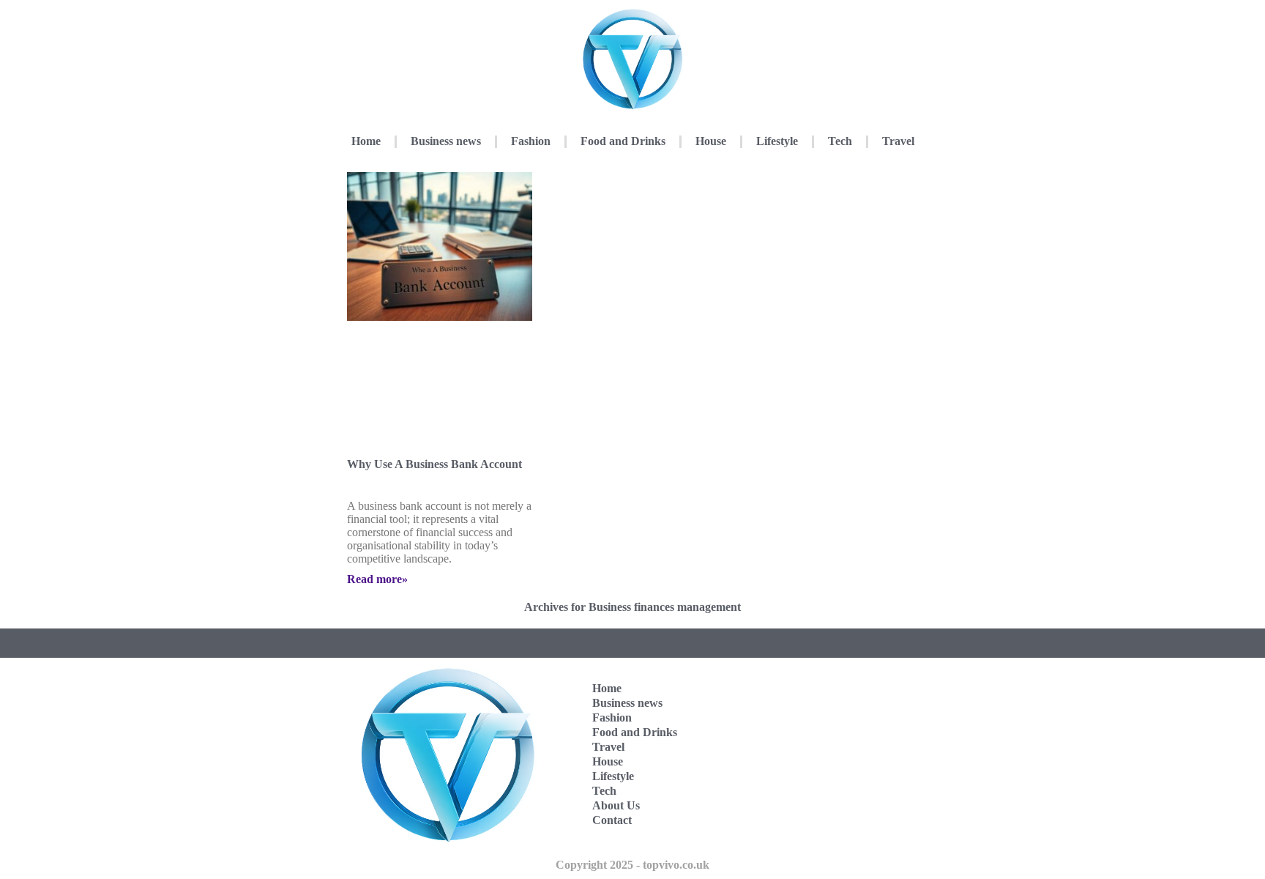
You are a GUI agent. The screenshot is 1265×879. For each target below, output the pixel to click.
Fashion (531, 141)
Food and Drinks (623, 141)
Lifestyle (777, 141)
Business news (446, 141)
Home (366, 141)
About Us (616, 805)
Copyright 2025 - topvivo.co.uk (632, 864)
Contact (612, 820)
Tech (840, 141)
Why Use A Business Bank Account (434, 464)
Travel (898, 141)
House (710, 141)
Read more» (377, 579)
